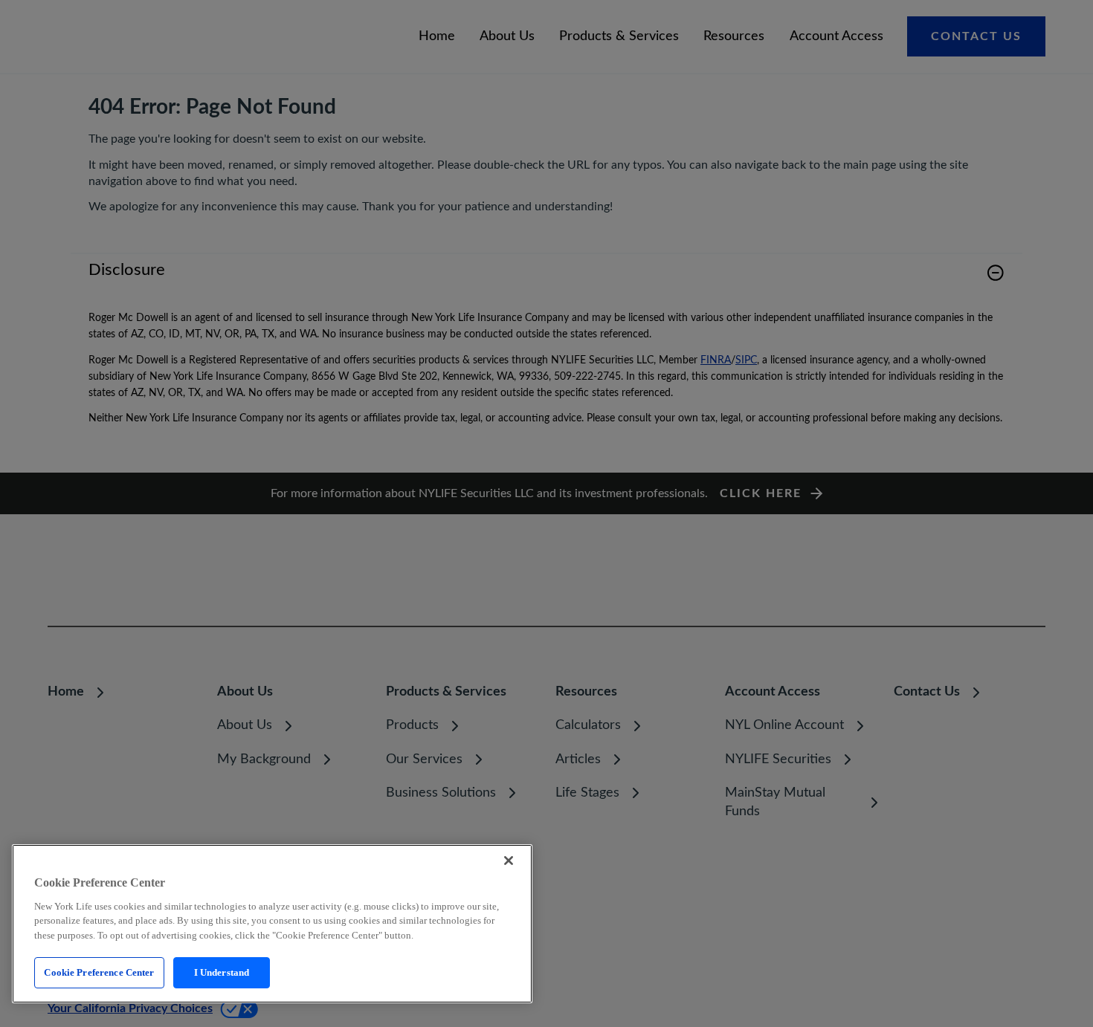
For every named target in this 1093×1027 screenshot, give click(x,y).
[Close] (508, 860)
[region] (272, 923)
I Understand (222, 972)
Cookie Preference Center (99, 972)
